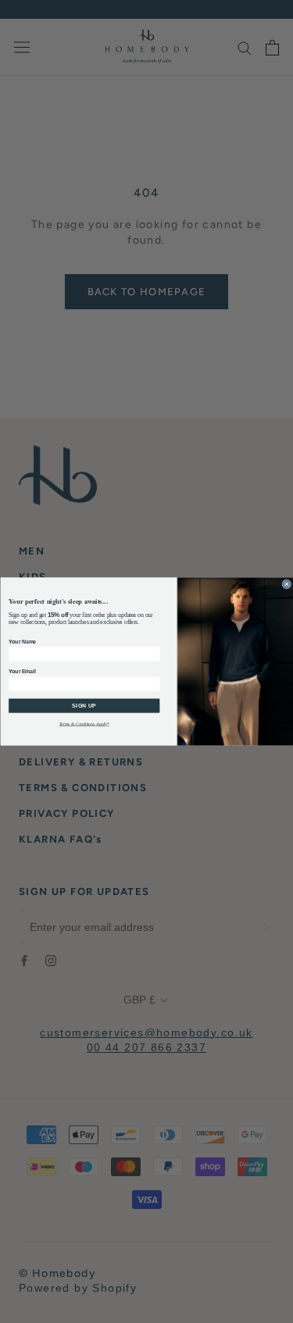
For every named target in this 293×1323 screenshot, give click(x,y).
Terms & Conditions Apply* (84, 723)
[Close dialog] (287, 584)
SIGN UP (84, 706)
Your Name (22, 642)
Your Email (22, 672)
